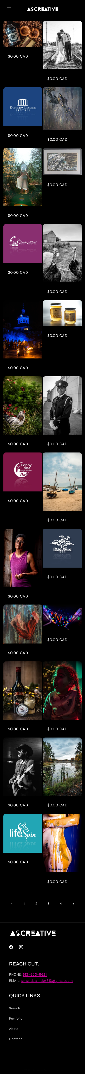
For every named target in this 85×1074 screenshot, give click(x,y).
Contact (15, 1039)
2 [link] (36, 903)
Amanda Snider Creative (48, 1070)
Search (14, 1008)
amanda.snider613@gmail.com (47, 980)
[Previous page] (12, 904)
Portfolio (15, 1018)
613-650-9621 (35, 974)
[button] (9, 9)
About (14, 1029)
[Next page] (73, 904)
